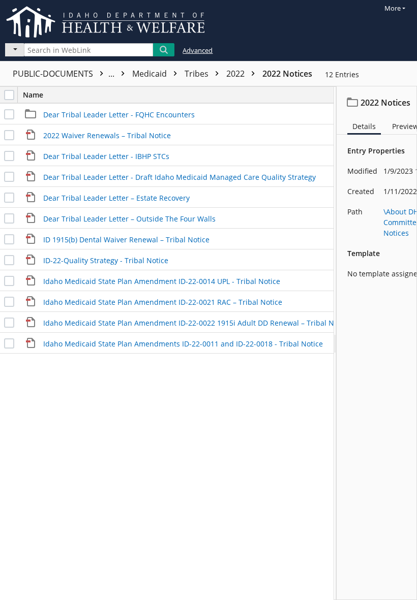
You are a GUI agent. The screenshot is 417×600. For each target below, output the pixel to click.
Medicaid (150, 73)
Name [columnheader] (33, 95)
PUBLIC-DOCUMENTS (64, 73)
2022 (236, 73)
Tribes (198, 73)
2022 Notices (287, 73)
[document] (377, 343)
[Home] (107, 20)
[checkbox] (9, 95)
